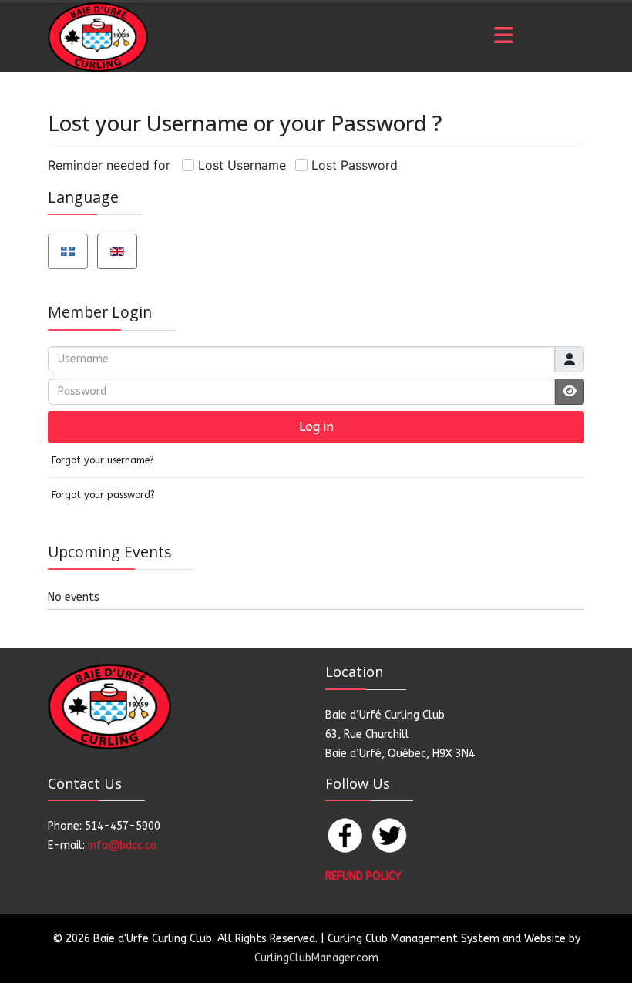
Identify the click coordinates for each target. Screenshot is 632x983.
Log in (316, 426)
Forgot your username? (103, 460)
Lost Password (354, 165)
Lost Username (242, 165)
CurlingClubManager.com (316, 957)
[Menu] (503, 37)
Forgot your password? (103, 494)
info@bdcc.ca (122, 845)
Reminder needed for (109, 165)
